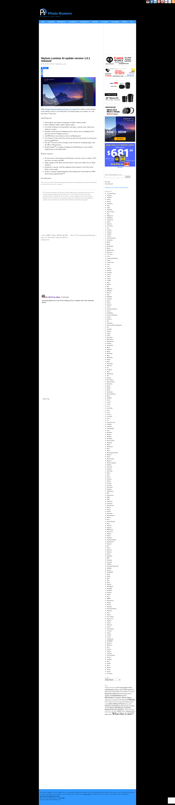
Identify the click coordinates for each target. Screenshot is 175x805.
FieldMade (110, 313)
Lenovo (109, 414)
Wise (108, 647)
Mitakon (109, 461)
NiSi (108, 475)
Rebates (112, 708)
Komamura (110, 392)
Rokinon (109, 552)
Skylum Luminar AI (70, 182)
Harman (109, 343)
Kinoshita (109, 384)
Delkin (109, 284)
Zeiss (108, 661)
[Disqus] (69, 319)
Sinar (108, 578)
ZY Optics (109, 673)
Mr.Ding (109, 465)
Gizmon (109, 331)
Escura (108, 303)
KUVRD (109, 398)
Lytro (108, 430)
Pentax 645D (108, 702)
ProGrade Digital (111, 540)
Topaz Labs (110, 619)
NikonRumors (62, 22)
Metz (108, 448)
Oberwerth (110, 487)
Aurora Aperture (111, 238)
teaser (107, 709)
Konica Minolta (111, 394)
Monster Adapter (111, 463)
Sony (108, 596)
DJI (108, 286)
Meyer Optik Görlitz (112, 453)
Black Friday (128, 687)
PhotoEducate (111, 515)
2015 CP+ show (113, 687)
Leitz (108, 412)
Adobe (108, 199)
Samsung (109, 560)
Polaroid (109, 525)
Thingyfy (109, 606)
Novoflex (109, 485)
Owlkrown (110, 501)
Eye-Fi (108, 311)
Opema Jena (110, 495)
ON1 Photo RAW (124, 700)
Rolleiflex (109, 556)
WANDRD (110, 641)
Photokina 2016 (118, 706)
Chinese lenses (119, 690)
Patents (132, 699)
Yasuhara (109, 653)
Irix (108, 367)
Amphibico (110, 218)
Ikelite (108, 359)
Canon (108, 260)
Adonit (109, 201)
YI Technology (111, 655)
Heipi (108, 347)
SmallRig (109, 588)
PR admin (46, 64)
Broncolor (109, 252)
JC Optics (109, 370)
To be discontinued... (117, 709)
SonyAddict (104, 22)
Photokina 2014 (109, 706)
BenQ (108, 242)
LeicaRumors (73, 22)
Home (43, 22)
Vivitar (109, 637)
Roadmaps (119, 707)
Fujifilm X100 (109, 696)
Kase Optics (110, 380)
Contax (109, 274)
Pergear (109, 511)
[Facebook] (69, 70)
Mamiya (109, 434)
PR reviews (110, 532)
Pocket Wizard (111, 521)
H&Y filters (110, 339)
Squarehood (110, 600)
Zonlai (108, 671)
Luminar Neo (115, 700)
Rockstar (109, 550)
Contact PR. (62, 798)
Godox (109, 333)
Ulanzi (108, 627)
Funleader (109, 323)
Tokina (109, 615)
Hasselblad (110, 345)
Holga (108, 351)
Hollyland (109, 353)
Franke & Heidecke (112, 315)
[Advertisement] (69, 40)
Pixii (108, 519)
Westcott (109, 643)
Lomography (110, 428)
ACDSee (109, 197)
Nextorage (110, 471)
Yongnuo (109, 659)
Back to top (46, 399)
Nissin (108, 477)
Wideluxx (109, 645)
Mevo (108, 451)
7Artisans (109, 195)
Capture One (110, 262)
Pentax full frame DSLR (116, 702)
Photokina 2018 (127, 706)
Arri (108, 228)
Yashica (109, 651)
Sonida (109, 594)
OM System (110, 491)
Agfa (108, 205)
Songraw (109, 592)
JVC (108, 376)
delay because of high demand (112, 691)
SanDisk (109, 564)
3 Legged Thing (111, 193)
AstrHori (109, 234)
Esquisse (109, 305)
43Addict (124, 22)
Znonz (108, 669)
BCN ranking (120, 687)
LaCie (108, 400)
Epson (108, 301)
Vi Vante (109, 631)
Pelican (109, 507)
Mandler (109, 436)
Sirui (108, 580)
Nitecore (109, 479)
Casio (108, 264)
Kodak (108, 388)
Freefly (109, 317)
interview (124, 696)
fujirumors (117, 695)
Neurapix (109, 469)
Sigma (108, 576)
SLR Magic (110, 586)
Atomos (109, 236)
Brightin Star (110, 250)
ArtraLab (109, 232)
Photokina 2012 (128, 704)
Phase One (110, 513)
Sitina (108, 582)
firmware (119, 693)
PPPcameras (110, 529)
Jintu (108, 372)
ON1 (108, 493)
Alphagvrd (110, 216)
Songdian (109, 590)
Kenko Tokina (111, 382)
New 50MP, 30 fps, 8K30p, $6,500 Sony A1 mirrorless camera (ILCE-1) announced (54, 237)
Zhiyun (109, 667)
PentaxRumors (84, 22)
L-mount (117, 697)
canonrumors (109, 689)
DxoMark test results (128, 691)
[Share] (69, 76)
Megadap (109, 442)
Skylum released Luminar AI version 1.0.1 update (61, 109)
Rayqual (109, 544)
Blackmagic (110, 246)
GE (108, 327)
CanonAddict (115, 22)
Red (108, 546)
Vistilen (109, 635)
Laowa (108, 404)
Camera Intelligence (112, 258)
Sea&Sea (109, 568)
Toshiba (109, 621)
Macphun (109, 432)
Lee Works (110, 408)
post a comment (58, 184)
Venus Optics (110, 629)
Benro (108, 244)
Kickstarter (109, 697)
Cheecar (109, 268)
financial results (110, 693)
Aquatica (109, 224)
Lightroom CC (108, 700)
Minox (109, 457)
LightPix (109, 424)
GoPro (108, 335)
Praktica (109, 534)
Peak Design (110, 505)
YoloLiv (109, 657)
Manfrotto (109, 438)
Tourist (109, 623)
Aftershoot (110, 203)
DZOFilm (109, 297)
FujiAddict (95, 22)
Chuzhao (109, 272)
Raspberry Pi (110, 542)
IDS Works (110, 357)
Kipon (108, 386)
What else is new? (122, 714)
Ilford (108, 361)
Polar (108, 523)
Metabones (110, 446)
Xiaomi (109, 649)
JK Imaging (110, 374)
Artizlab (109, 230)
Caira (108, 256)
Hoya (108, 355)
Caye (108, 266)
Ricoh (108, 548)
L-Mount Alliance (126, 697)
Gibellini (109, 329)
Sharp (108, 574)
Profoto (109, 536)
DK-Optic (109, 291)
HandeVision (110, 341)
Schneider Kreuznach (112, 566)
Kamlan (109, 378)
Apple (108, 222)
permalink (87, 182)
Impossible (110, 363)
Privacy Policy (87, 794)
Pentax (109, 509)
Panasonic (109, 503)
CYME (109, 280)
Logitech (109, 426)
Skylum (56, 182)
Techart (109, 604)
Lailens (109, 402)
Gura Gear (109, 337)
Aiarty (108, 207)
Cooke (108, 276)
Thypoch (109, 610)
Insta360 (109, 365)
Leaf (108, 406)
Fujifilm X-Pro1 (127, 694)
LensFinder (51, 22)
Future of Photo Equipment (114, 325)
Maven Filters (110, 440)
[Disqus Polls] (69, 268)
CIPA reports (128, 689)
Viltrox (109, 633)
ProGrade (109, 538)
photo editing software (116, 703)
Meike (108, 444)
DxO (108, 295)
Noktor (109, 481)
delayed (121, 691)
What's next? (108, 714)
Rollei (108, 554)
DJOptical (109, 288)
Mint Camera (110, 459)
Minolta (109, 455)
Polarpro (109, 527)
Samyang (109, 562)
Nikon (108, 473)
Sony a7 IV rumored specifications (83, 235)
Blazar (108, 248)
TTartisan (109, 625)
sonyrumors (127, 707)
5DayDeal (107, 687)
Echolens (109, 299)
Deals (108, 282)
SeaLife (109, 570)
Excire (108, 307)
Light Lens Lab (111, 422)
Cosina (109, 278)
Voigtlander (110, 639)
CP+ (133, 689)
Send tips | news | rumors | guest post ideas (116, 187)
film (134, 691)
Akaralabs (109, 210)
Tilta (108, 613)
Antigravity (110, 220)
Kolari (108, 390)
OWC (108, 499)
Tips (131, 22)
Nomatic (109, 483)
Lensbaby (109, 416)
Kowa (108, 396)
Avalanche (110, 240)
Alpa (108, 214)
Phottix (109, 517)
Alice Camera (110, 212)
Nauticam (109, 467)
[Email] (69, 74)
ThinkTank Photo (111, 608)
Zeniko (109, 663)
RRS (108, 558)
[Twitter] (69, 72)
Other (108, 497)
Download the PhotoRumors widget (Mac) (50, 796)
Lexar (108, 418)
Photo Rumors (60, 13)
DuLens (109, 293)
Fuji (108, 321)
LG (108, 420)
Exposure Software (112, 309)
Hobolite (109, 349)
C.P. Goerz (110, 254)
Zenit (108, 665)
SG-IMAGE (110, 572)
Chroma (109, 270)
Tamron (109, 602)
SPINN (108, 598)
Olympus (109, 489)
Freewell (109, 319)
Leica (108, 410)
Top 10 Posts (110, 617)
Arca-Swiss (110, 226)
